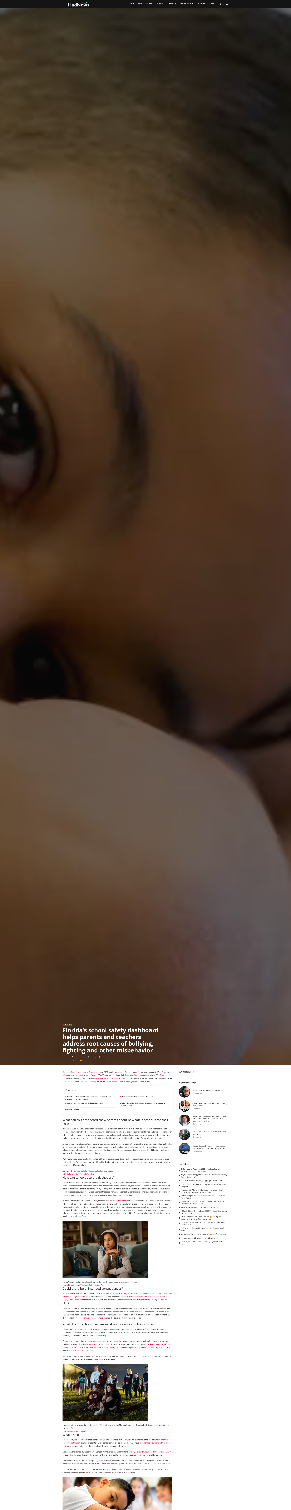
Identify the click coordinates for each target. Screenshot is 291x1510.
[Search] (227, 4)
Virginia (169, 1452)
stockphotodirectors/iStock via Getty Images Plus (83, 1285)
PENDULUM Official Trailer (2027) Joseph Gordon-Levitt (201, 1181)
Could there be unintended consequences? (85, 1103)
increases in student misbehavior (106, 1329)
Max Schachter (162, 1075)
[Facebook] (71, 1060)
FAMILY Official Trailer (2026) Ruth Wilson (207, 1090)
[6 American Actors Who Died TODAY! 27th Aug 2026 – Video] (184, 1106)
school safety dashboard (87, 1072)
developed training (118, 1200)
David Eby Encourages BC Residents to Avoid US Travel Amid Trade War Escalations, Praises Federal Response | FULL (210, 1118)
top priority (82, 1440)
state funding (94, 1344)
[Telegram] (78, 1060)
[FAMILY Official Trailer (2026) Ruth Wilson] (184, 1092)
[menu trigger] (65, 4)
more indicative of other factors (89, 1318)
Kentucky (131, 1452)
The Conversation (79, 1057)
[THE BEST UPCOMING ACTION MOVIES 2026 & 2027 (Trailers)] (184, 1134)
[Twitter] (73, 1060)
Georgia (96, 1460)
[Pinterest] (76, 1060)
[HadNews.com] (79, 4)
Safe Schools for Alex (129, 1075)
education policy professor (73, 1075)
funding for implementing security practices (127, 1347)
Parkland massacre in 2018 (107, 1078)
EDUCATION (67, 1024)
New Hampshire (155, 1452)
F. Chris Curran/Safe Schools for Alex (78, 1174)
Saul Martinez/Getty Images (74, 1431)
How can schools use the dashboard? (137, 1097)
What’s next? (73, 1109)
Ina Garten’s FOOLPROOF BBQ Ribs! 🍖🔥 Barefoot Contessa (204, 1234)
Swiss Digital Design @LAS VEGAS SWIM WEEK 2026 (200, 1207)
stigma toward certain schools (137, 1293)
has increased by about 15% (81, 1350)
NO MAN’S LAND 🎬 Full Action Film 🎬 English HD (199, 1238)
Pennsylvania (141, 1452)
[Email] (81, 1060)
